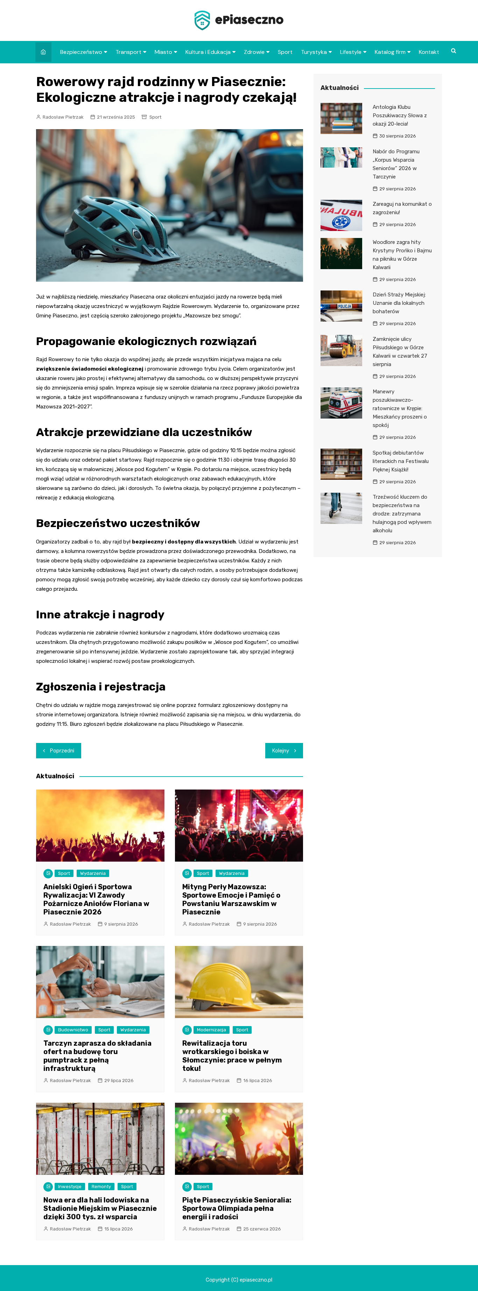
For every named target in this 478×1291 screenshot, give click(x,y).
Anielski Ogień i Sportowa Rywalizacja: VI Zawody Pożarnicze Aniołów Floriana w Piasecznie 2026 (96, 899)
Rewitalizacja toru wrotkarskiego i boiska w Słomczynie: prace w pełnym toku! (232, 1056)
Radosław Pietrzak (63, 117)
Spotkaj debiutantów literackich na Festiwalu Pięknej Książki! (401, 461)
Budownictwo (73, 1029)
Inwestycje (70, 1186)
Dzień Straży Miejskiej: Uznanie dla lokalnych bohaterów (399, 303)
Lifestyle (350, 52)
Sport (285, 52)
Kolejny (280, 750)
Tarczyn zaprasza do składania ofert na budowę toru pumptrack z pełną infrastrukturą (97, 1056)
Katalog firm (390, 52)
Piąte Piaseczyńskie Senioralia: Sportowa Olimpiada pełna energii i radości (236, 1208)
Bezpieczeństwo (81, 52)
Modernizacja (211, 1029)
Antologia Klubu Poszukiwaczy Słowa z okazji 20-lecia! (400, 115)
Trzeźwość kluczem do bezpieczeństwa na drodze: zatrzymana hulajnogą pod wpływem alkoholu (402, 514)
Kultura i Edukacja (208, 52)
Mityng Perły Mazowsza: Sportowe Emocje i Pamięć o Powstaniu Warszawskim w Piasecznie (231, 899)
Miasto (163, 52)
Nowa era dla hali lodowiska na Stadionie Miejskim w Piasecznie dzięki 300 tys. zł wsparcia (100, 1208)
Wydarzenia (93, 873)
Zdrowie (254, 52)
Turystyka (314, 52)
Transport (128, 52)
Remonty (101, 1186)
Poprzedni (62, 750)
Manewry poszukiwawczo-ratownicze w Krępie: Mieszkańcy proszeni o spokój (400, 408)
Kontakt (429, 52)
